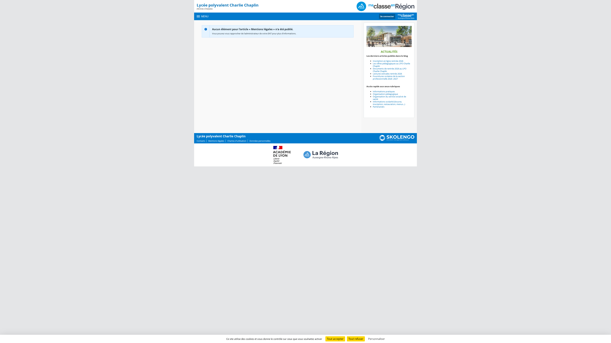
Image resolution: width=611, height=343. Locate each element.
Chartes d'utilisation (236, 141)
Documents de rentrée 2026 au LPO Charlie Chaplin (389, 70)
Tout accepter (335, 339)
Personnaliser (376, 339)
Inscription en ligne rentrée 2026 (388, 61)
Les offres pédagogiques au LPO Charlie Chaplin (391, 64)
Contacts (201, 141)
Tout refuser (355, 339)
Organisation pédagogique (385, 94)
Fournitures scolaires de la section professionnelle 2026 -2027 (389, 77)
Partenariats (378, 106)
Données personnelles (259, 141)
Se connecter (387, 16)
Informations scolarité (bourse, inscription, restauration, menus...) (389, 103)
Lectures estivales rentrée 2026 (387, 73)
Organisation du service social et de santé (389, 98)
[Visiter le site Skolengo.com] (396, 140)
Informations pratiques (384, 91)
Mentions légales (216, 141)
